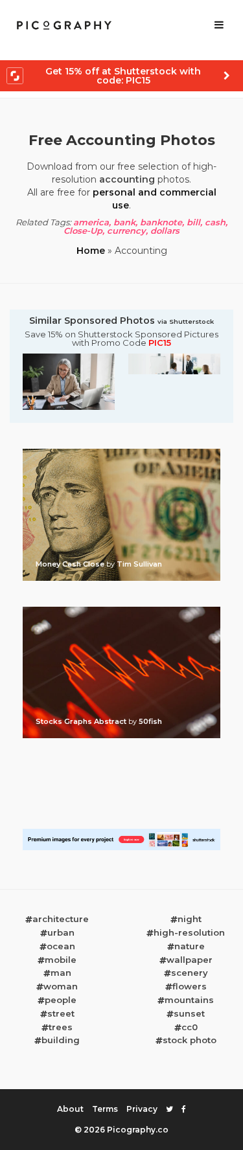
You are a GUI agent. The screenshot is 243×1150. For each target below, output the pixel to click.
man (61, 972)
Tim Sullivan (139, 564)
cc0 (189, 1027)
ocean (61, 946)
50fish (150, 721)
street (61, 1013)
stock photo (189, 1040)
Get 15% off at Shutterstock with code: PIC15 (123, 75)
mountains (189, 1000)
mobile (60, 959)
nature (189, 946)
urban (61, 932)
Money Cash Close (71, 564)
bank (124, 222)
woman (60, 986)
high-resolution (189, 932)
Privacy (141, 1109)
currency (126, 230)
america (91, 222)
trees (61, 1027)
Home (90, 250)
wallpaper (190, 959)
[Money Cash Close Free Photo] (121, 452)
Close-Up (83, 230)
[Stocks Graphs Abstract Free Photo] (121, 610)
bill (193, 222)
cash (215, 222)
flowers (189, 986)
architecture (60, 919)
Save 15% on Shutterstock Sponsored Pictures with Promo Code (121, 338)
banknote (161, 222)
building (60, 1040)
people (60, 1000)
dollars (164, 230)
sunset (189, 1013)
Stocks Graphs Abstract (82, 721)
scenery (189, 972)
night (190, 919)
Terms (105, 1109)
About (70, 1109)
